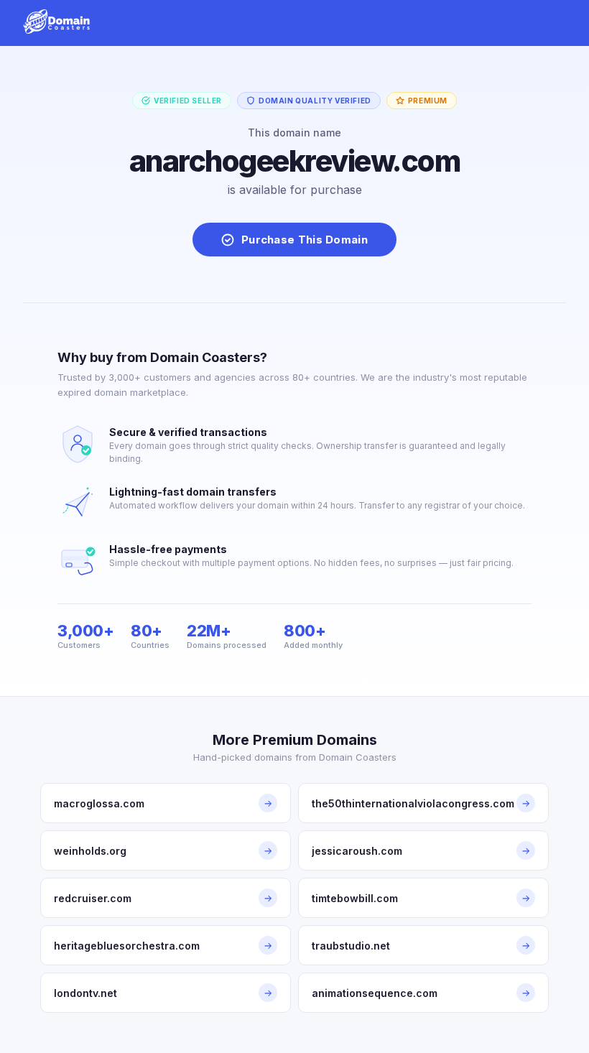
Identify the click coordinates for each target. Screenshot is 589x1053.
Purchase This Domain (304, 239)
